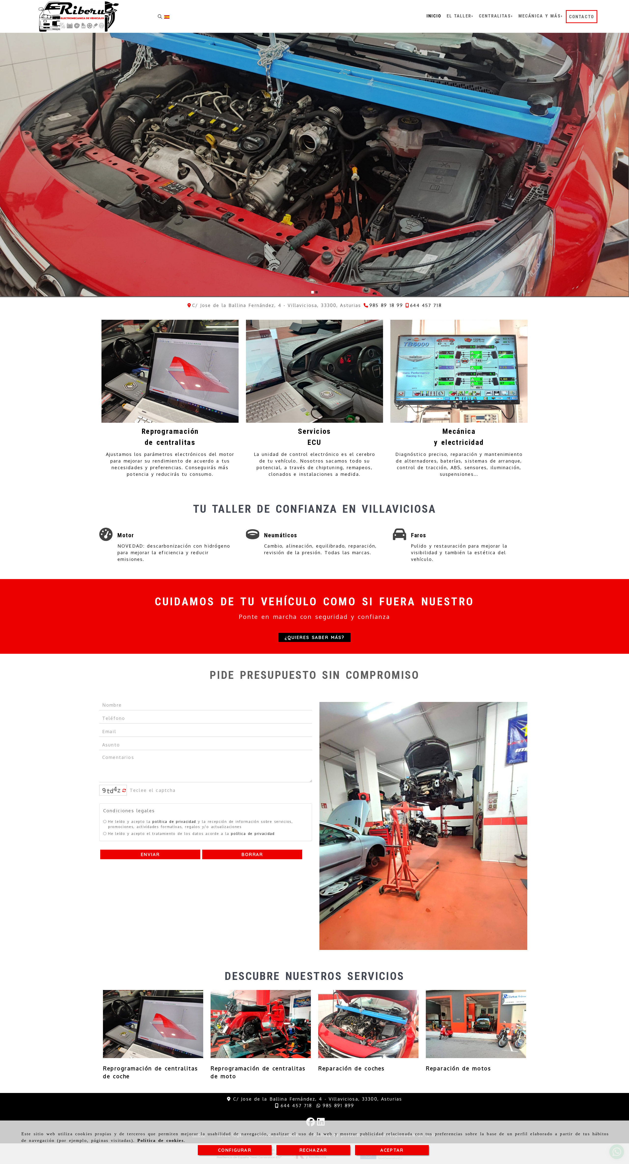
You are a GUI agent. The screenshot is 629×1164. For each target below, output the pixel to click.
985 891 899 (337, 1105)
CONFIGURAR (234, 1150)
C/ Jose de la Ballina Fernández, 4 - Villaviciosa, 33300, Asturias (317, 1099)
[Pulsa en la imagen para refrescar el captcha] (112, 790)
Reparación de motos (458, 1068)
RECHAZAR (313, 1150)
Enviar (150, 854)
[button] (314, 637)
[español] (167, 16)
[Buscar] (160, 16)
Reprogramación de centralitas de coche (150, 1072)
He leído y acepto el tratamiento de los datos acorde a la (191, 833)
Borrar (252, 854)
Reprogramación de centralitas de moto (258, 1072)
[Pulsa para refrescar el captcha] (124, 790)
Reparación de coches (351, 1068)
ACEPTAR (391, 1150)
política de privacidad (174, 821)
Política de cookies (160, 1140)
